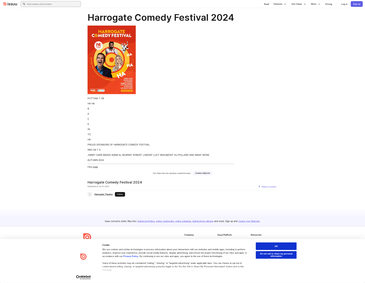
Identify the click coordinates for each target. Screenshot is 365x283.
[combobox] (53, 4)
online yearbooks (165, 221)
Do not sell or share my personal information (276, 254)
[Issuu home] (10, 4)
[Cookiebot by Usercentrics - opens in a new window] (83, 277)
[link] (266, 4)
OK (276, 246)
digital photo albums (202, 221)
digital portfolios (146, 221)
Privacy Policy (130, 256)
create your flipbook (249, 221)
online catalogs (183, 221)
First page (93, 166)
